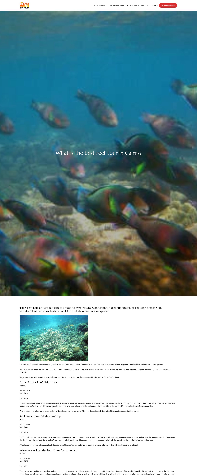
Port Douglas (153, 471)
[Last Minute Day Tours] (24, 5)
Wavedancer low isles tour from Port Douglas (48, 450)
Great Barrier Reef (111, 377)
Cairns (22, 364)
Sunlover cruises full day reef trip (40, 416)
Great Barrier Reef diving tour (38, 382)
